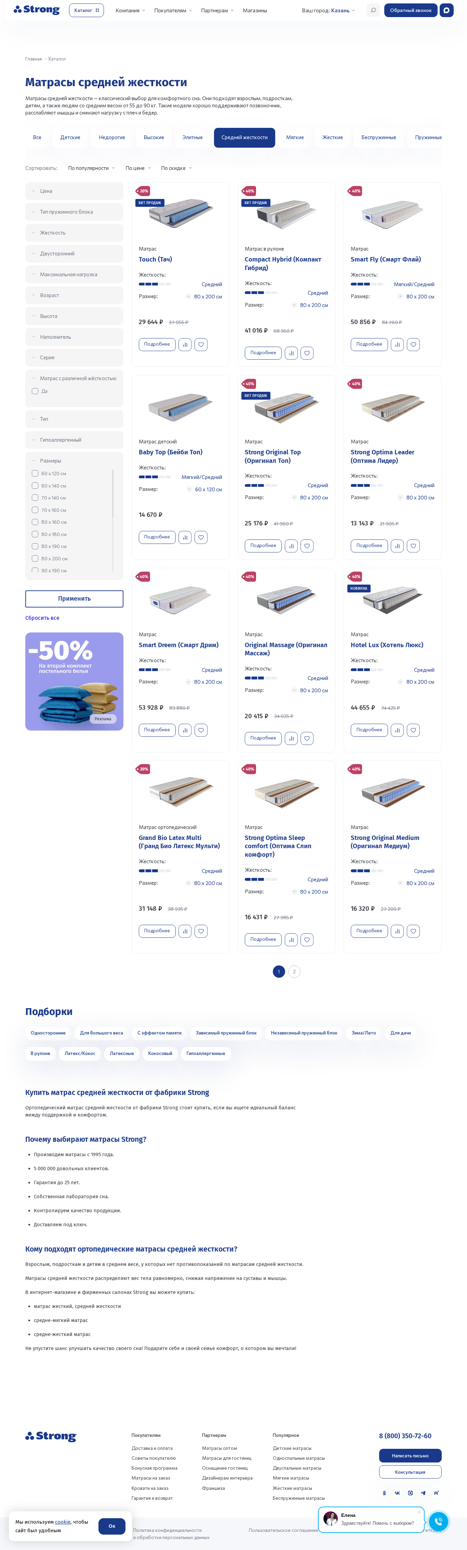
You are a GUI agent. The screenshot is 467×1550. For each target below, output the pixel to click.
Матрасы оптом (219, 1448)
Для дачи (400, 1032)
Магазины (255, 10)
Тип (44, 419)
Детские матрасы (292, 1448)
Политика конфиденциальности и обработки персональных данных (171, 1533)
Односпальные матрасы (299, 1458)
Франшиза (213, 1488)
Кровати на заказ (150, 1488)
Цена (46, 191)
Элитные (193, 137)
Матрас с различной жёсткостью (78, 378)
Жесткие (332, 137)
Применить (74, 598)
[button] (434, 138)
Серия (47, 357)
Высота (48, 316)
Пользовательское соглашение (283, 1530)
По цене (135, 168)
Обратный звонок (411, 10)
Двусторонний (57, 253)
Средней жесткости (245, 137)
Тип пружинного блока (66, 212)
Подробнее (157, 344)
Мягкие (295, 137)
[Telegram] (423, 1493)
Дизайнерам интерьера (227, 1478)
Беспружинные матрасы (299, 1498)
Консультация (410, 1472)
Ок (112, 1526)
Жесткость (53, 232)
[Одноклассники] (384, 1493)
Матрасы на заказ (151, 1478)
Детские (70, 137)
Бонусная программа (154, 1468)
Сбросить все (42, 618)
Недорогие (112, 137)
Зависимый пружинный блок (226, 1032)
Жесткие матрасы (292, 1488)
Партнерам (214, 10)
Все (37, 137)
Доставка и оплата (152, 1448)
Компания (127, 10)
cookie (62, 1522)
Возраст (49, 295)
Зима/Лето (364, 1032)
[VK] (397, 1493)
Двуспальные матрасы (297, 1468)
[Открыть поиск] (373, 10)
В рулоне (40, 1053)
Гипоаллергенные (206, 1053)
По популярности (88, 168)
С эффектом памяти (159, 1032)
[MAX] (410, 1493)
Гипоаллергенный (60, 440)
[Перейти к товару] (180, 274)
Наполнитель (55, 337)
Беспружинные (378, 137)
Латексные (122, 1053)
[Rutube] (436, 1493)
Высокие (154, 137)
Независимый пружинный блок (304, 1032)
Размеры (50, 460)
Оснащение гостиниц (225, 1468)
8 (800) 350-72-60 (405, 1436)
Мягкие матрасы (291, 1478)
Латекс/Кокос (80, 1053)
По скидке (173, 168)
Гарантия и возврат (152, 1498)
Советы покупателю (154, 1458)
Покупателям (170, 10)
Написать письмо (410, 1455)
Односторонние (48, 1032)
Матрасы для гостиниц (226, 1458)
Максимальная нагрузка (68, 274)
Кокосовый (160, 1053)
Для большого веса (101, 1032)
